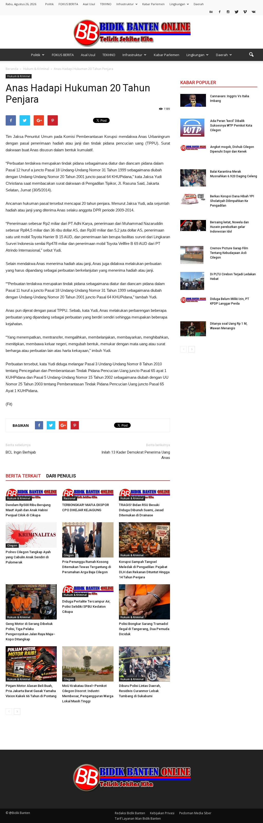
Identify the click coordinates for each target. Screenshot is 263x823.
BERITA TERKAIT (23, 476)
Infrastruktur (125, 4)
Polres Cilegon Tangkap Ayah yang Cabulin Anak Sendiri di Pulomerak (28, 557)
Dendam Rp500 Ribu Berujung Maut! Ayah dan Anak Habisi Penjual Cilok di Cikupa (28, 510)
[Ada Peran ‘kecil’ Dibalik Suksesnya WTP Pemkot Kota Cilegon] (192, 128)
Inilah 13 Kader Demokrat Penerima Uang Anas (135, 455)
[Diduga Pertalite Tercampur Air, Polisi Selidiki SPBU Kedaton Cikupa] (87, 590)
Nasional (70, 498)
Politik (49, 4)
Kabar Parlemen (153, 4)
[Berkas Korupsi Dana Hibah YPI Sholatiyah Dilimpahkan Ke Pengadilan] (193, 199)
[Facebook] (219, 11)
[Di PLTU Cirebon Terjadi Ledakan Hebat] (192, 281)
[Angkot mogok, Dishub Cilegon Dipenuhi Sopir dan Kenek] (193, 148)
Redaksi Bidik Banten (130, 813)
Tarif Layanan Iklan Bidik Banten (138, 818)
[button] (251, 55)
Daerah (199, 4)
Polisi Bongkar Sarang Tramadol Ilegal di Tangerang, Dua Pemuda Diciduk (144, 629)
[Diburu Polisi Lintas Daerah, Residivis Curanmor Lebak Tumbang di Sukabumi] (144, 664)
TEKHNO (105, 4)
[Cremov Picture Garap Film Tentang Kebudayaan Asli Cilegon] (191, 255)
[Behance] (211, 11)
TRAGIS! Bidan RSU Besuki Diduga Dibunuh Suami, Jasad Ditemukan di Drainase (141, 510)
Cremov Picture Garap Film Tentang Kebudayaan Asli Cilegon (229, 252)
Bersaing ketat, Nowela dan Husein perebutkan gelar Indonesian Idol (229, 226)
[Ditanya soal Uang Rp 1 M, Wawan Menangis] (193, 328)
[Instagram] (228, 11)
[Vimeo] (245, 11)
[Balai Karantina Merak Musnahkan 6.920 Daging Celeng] (193, 178)
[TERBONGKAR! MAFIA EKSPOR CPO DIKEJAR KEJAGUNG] (87, 494)
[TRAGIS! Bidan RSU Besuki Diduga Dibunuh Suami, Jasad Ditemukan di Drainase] (144, 494)
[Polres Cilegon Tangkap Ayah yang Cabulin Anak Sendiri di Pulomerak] (31, 535)
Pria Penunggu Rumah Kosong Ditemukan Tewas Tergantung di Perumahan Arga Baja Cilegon (86, 567)
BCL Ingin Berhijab (21, 452)
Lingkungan (177, 4)
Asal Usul (89, 4)
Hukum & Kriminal (18, 76)
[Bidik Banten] (131, 32)
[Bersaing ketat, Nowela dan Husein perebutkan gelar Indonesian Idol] (193, 225)
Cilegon (12, 545)
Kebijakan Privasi (162, 813)
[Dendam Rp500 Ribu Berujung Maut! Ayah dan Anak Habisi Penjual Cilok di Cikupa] (31, 494)
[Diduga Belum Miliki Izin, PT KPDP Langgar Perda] (193, 300)
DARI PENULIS (61, 476)
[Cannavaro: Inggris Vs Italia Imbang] (193, 100)
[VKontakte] (253, 11)
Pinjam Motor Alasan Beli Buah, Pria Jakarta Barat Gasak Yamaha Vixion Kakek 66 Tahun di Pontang (31, 691)
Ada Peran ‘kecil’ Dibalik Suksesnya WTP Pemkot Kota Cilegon (231, 125)
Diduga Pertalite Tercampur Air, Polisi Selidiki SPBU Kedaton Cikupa (86, 606)
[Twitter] (236, 11)
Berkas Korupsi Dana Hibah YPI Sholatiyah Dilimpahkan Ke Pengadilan (232, 200)
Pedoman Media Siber (195, 813)
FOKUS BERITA (68, 4)
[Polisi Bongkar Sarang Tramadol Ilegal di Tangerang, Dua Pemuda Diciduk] (144, 602)
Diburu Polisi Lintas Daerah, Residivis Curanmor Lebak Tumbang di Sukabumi (140, 691)
